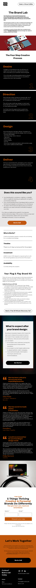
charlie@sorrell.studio (7, 217)
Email (21, 511)
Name (7, 511)
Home (3, 579)
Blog (3, 581)
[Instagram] (19, 571)
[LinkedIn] (25, 571)
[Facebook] (22, 571)
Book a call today (6, 574)
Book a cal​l (21, 583)
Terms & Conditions (7, 584)
